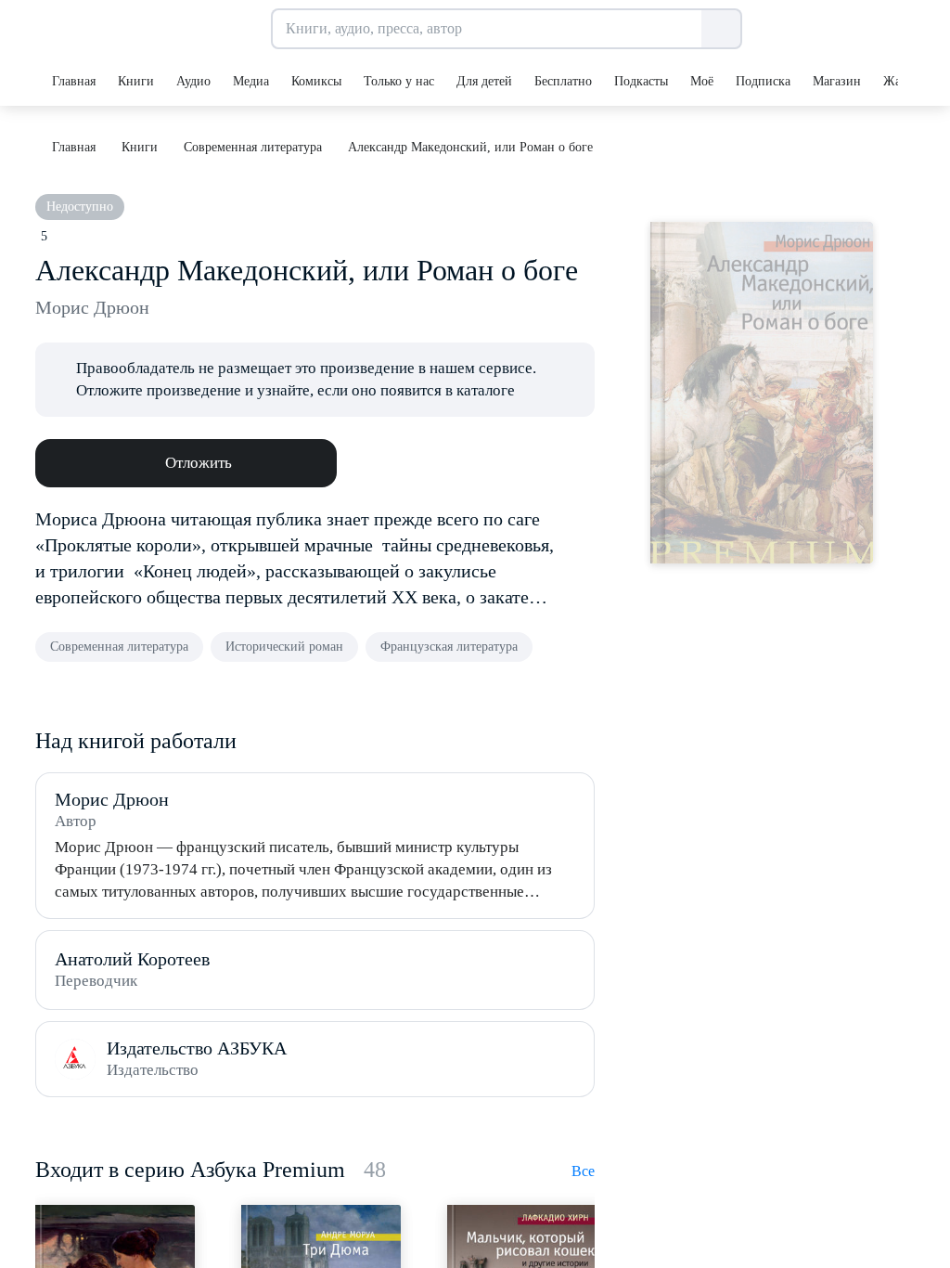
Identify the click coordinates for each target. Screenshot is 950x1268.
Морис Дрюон (92, 307)
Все (583, 1171)
